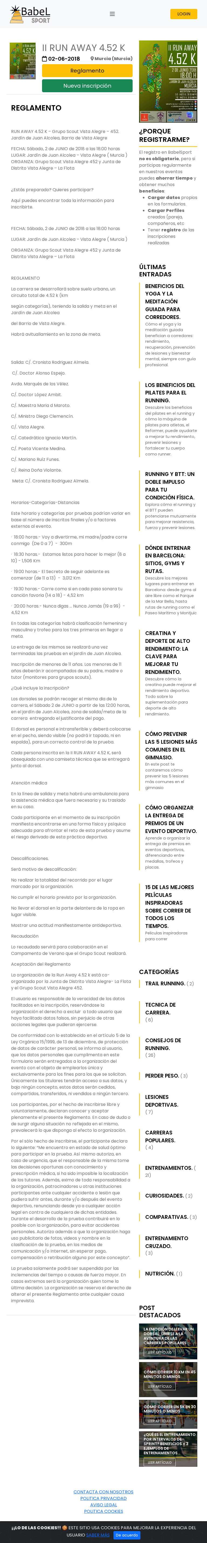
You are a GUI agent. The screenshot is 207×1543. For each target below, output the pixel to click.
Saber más (98, 1535)
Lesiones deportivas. (161, 1101)
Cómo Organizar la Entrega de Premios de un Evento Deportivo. (171, 819)
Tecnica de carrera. (160, 1008)
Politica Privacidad (103, 1498)
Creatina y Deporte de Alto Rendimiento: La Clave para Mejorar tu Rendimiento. (167, 653)
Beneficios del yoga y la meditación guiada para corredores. (164, 302)
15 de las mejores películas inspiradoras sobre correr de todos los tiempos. (169, 907)
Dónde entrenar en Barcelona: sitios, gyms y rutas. (168, 559)
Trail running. (165, 983)
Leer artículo (159, 1352)
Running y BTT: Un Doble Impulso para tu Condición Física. (170, 486)
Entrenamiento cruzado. (166, 1242)
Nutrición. (160, 1273)
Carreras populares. (160, 1136)
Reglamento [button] (87, 70)
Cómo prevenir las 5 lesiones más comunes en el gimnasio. (171, 746)
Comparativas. (166, 1217)
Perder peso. (162, 1075)
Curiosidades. (164, 1195)
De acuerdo (127, 1535)
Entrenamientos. (169, 1168)
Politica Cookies (103, 1511)
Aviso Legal (103, 1505)
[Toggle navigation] (112, 14)
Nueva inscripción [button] (87, 86)
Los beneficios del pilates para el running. (170, 393)
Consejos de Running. (163, 1044)
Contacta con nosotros (103, 1492)
